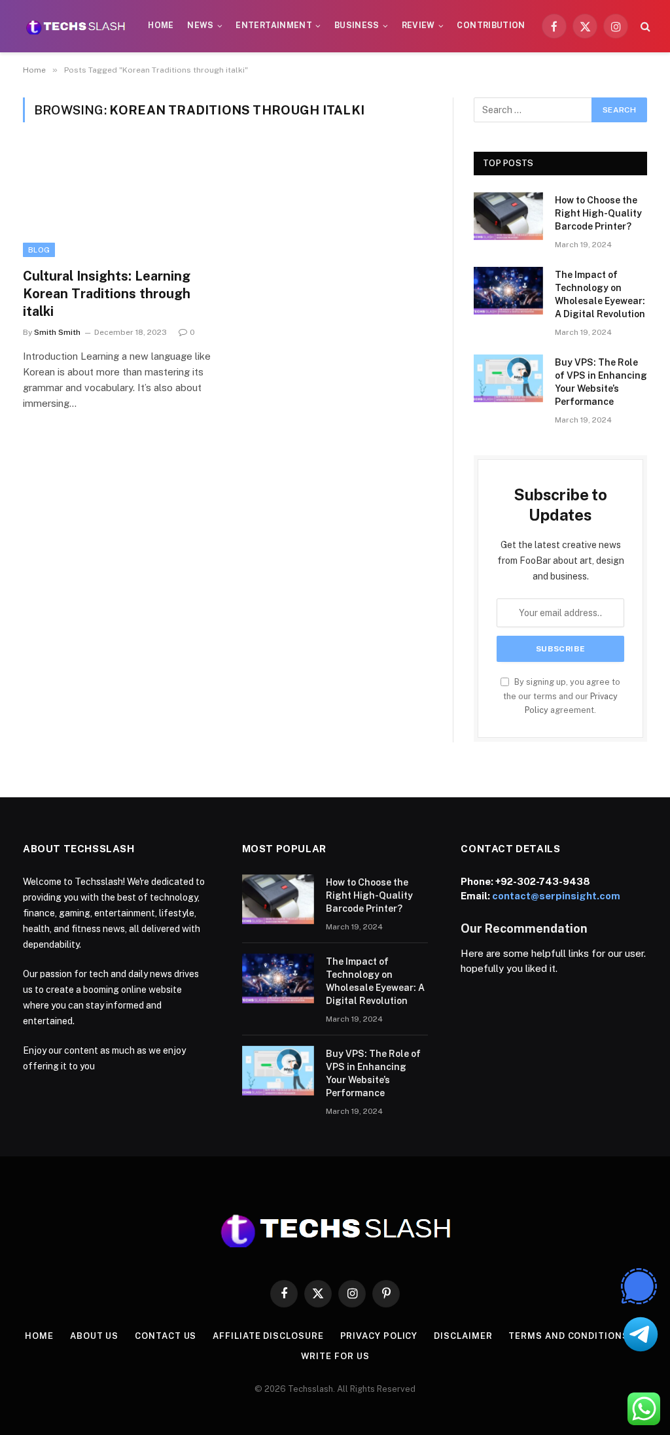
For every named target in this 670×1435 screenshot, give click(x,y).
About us (94, 1336)
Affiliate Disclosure (268, 1336)
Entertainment (274, 25)
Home (160, 25)
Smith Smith (57, 332)
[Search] (644, 26)
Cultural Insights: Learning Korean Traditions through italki (106, 293)
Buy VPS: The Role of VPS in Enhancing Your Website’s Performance (601, 382)
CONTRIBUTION (491, 25)
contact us (165, 1336)
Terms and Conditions (568, 1336)
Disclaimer (463, 1336)
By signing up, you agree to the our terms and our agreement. (561, 696)
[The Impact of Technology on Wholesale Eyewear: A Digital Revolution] (508, 291)
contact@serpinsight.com (556, 895)
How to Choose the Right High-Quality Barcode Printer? (598, 213)
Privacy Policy (379, 1336)
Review (418, 25)
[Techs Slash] (76, 26)
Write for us (335, 1356)
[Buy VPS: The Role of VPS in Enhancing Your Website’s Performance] (508, 378)
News (200, 25)
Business (356, 25)
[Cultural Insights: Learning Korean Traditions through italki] (119, 202)
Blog (39, 250)
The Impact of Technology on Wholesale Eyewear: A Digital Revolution (600, 294)
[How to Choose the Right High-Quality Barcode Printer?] (508, 216)
